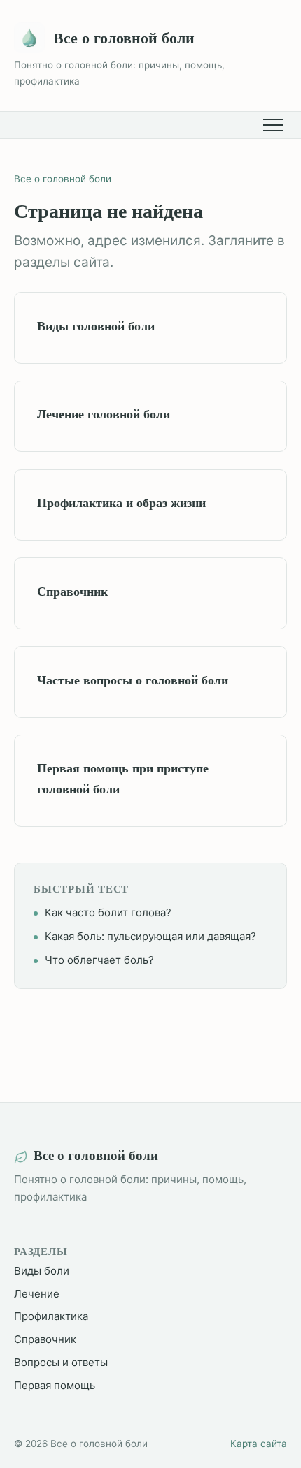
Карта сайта (258, 1443)
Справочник (45, 1339)
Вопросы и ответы (61, 1362)
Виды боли (41, 1270)
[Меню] (275, 125)
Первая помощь (54, 1385)
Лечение (36, 1293)
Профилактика (51, 1316)
